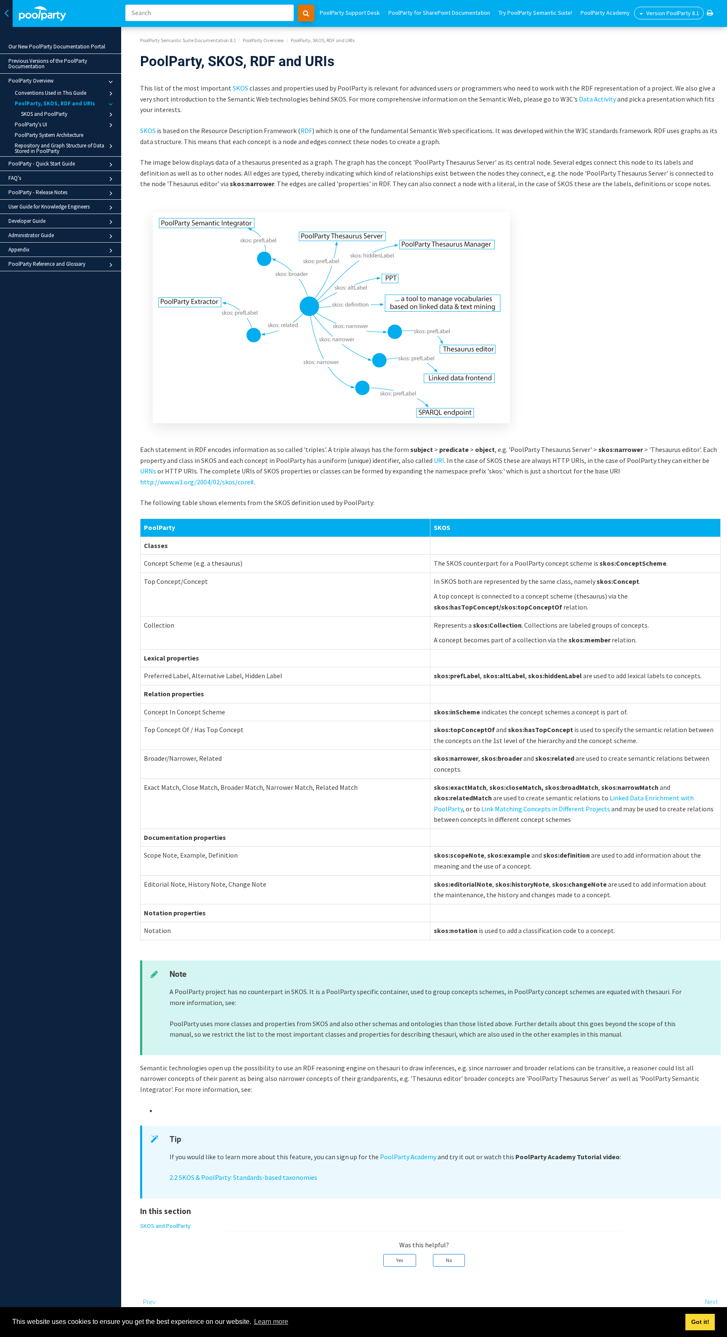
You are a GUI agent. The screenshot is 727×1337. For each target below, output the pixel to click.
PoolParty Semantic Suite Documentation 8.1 (188, 40)
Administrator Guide (31, 235)
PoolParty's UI (31, 124)
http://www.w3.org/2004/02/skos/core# (197, 482)
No (449, 1260)
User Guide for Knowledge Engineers (49, 206)
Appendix (18, 249)
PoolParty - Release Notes (37, 192)
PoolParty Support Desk (350, 12)
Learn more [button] (271, 1321)
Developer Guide (26, 221)
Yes (399, 1260)
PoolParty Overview (30, 80)
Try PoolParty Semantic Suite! (535, 12)
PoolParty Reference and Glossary (46, 263)
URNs (148, 471)
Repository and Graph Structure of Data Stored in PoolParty (59, 148)
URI (439, 460)
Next (711, 1301)
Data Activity (597, 99)
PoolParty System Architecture (49, 135)
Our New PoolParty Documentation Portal (56, 46)
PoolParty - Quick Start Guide (41, 163)
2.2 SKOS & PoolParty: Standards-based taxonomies (243, 1177)
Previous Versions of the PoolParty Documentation (47, 63)
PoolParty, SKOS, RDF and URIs (55, 103)
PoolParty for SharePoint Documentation (439, 12)
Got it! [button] (700, 1321)
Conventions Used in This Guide (50, 92)
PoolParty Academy (605, 12)
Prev (149, 1301)
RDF (306, 130)
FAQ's (14, 178)
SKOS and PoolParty (44, 114)
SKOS (240, 88)
